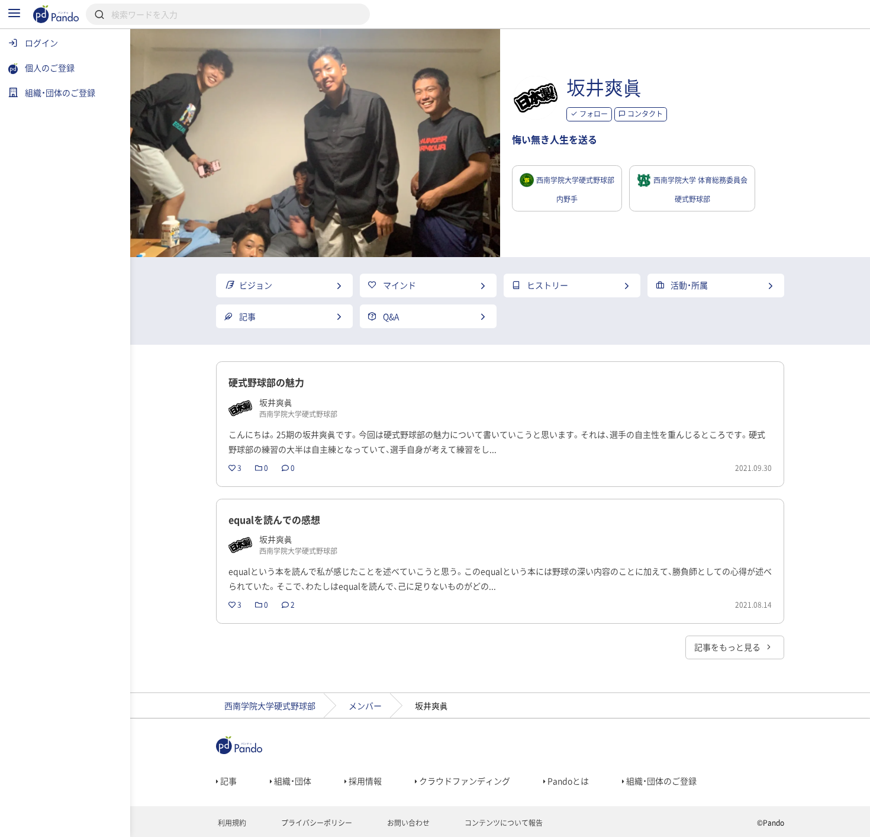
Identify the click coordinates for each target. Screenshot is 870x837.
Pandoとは (567, 781)
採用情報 (364, 781)
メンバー (365, 705)
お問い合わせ (407, 822)
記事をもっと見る (728, 647)
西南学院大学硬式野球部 (269, 705)
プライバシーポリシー (315, 822)
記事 (227, 781)
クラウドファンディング (463, 781)
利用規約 (231, 822)
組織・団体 (291, 781)
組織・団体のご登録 (660, 781)
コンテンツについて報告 (503, 822)
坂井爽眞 (604, 87)
